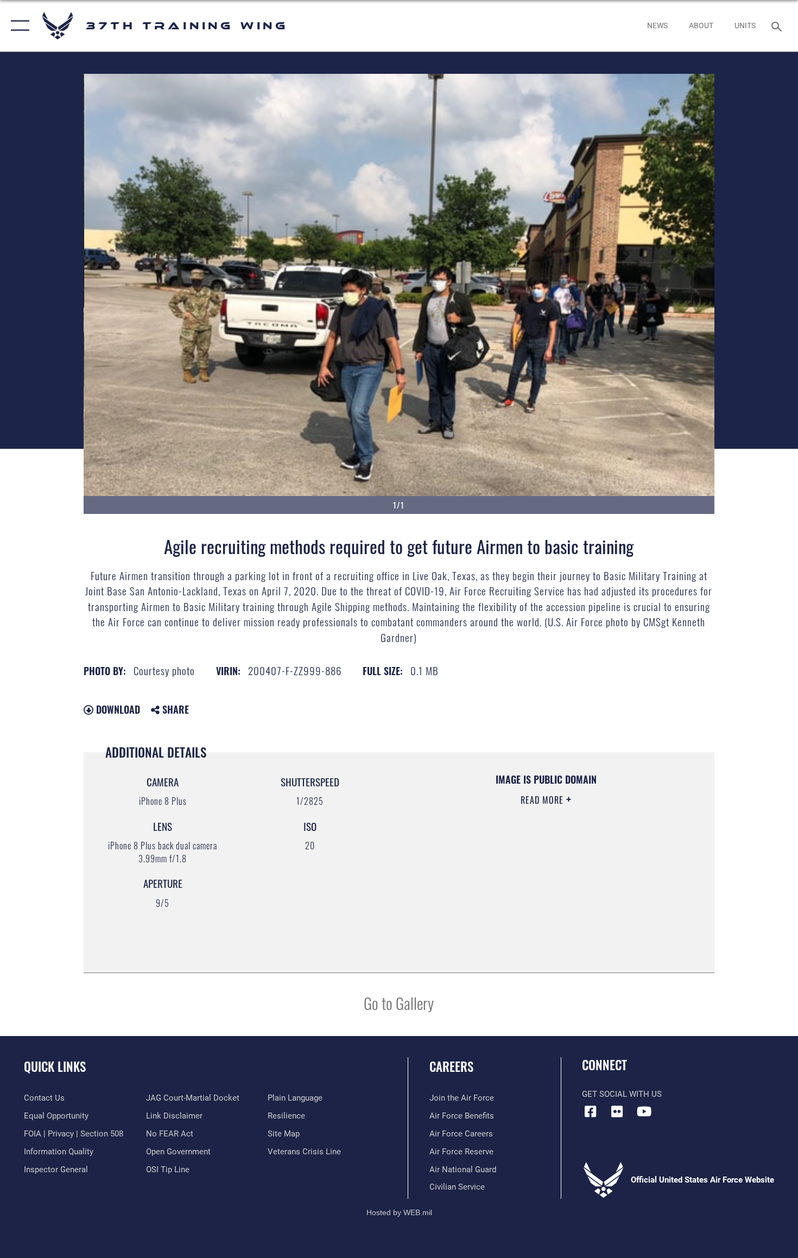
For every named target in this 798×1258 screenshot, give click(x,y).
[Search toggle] (778, 25)
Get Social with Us (622, 1094)
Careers (451, 1066)
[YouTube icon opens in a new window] (644, 1111)
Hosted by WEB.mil (399, 1212)
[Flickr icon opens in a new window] (617, 1111)
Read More (543, 799)
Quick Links (55, 1066)
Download (116, 709)
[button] (17, 26)
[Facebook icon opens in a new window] (590, 1111)
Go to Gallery (399, 1002)
